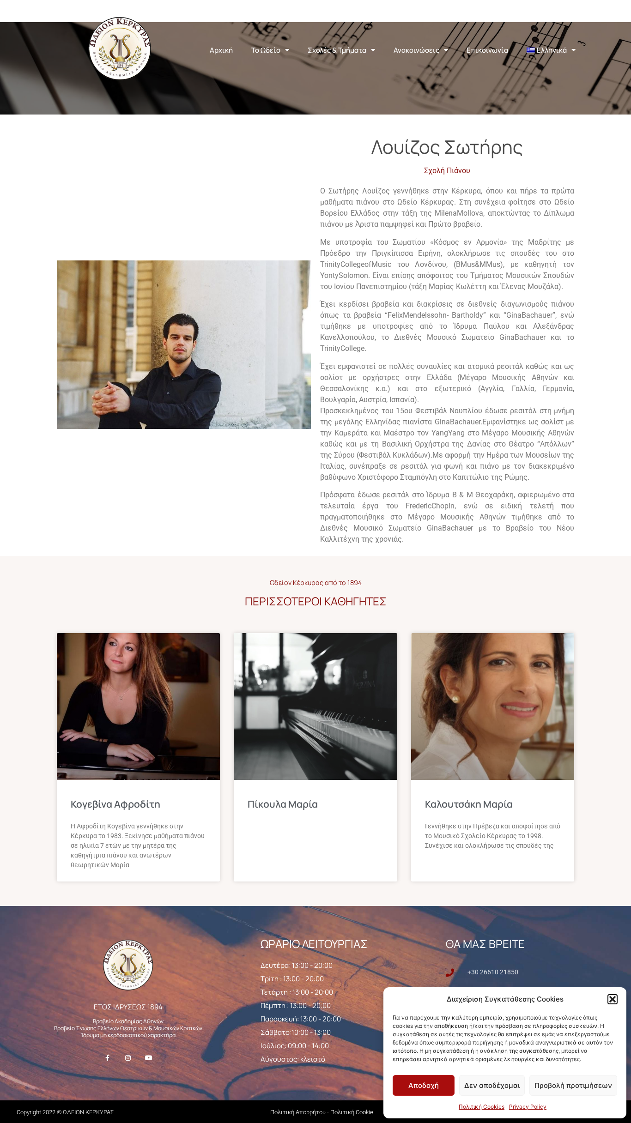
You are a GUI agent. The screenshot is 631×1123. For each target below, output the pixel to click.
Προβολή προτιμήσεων (573, 1085)
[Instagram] (128, 1057)
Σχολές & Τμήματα (337, 50)
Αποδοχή (423, 1085)
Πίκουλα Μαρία (283, 803)
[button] (612, 999)
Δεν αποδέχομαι (492, 1085)
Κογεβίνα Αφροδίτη (115, 803)
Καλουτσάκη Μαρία (469, 803)
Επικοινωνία (487, 50)
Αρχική (221, 50)
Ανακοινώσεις (416, 50)
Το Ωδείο (265, 50)
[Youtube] (148, 1057)
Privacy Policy (527, 1106)
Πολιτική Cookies (481, 1106)
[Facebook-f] (107, 1057)
